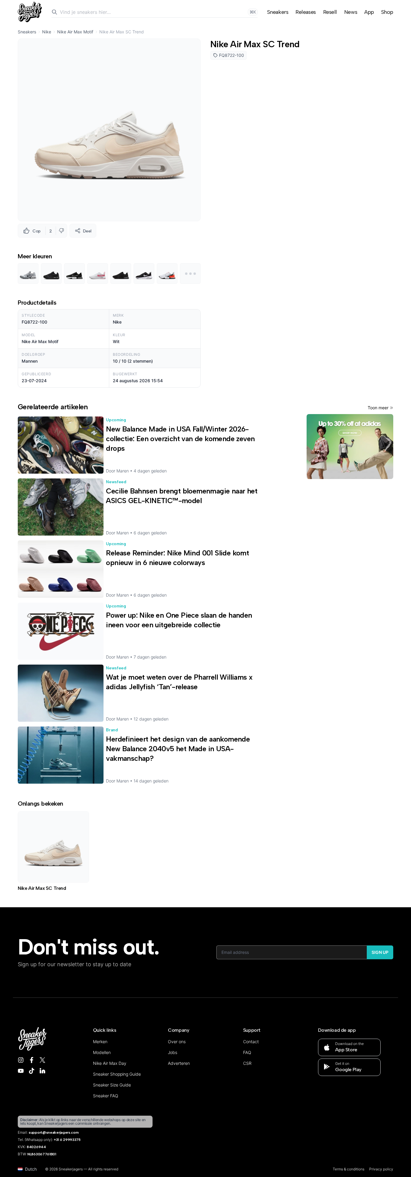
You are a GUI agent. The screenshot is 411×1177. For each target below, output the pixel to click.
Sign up (380, 952)
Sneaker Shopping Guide (117, 1074)
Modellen (102, 1052)
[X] (42, 1060)
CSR (247, 1063)
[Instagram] (21, 1060)
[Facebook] (32, 1060)
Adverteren (179, 1063)
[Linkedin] (42, 1071)
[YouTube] (21, 1071)
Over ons (177, 1041)
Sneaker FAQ (105, 1095)
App (369, 12)
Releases (305, 12)
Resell (330, 12)
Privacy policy (381, 1169)
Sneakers (277, 12)
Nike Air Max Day (109, 1063)
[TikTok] (32, 1071)
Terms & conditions (348, 1169)
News (350, 12)
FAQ (247, 1052)
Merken (100, 1041)
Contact (251, 1041)
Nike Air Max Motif (75, 31)
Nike (46, 31)
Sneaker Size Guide (112, 1084)
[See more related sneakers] (190, 273)
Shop (387, 12)
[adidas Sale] (350, 446)
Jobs (172, 1052)
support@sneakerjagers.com (54, 1132)
